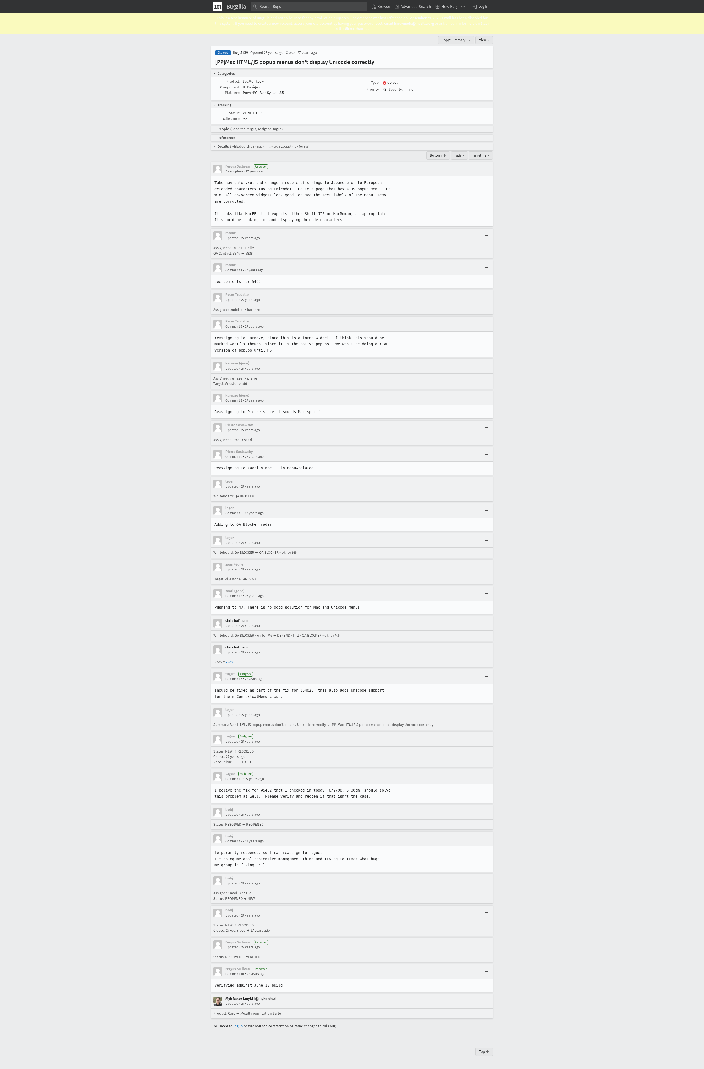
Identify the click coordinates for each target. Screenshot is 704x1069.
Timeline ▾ (480, 155)
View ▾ (484, 40)
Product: (233, 81)
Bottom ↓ (438, 155)
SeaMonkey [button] (253, 81)
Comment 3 (234, 400)
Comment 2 (234, 327)
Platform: (232, 93)
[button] (480, 6)
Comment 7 (234, 679)
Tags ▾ (459, 155)
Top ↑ (484, 1051)
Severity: (396, 89)
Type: (375, 82)
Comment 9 (234, 841)
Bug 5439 (240, 52)
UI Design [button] (252, 87)
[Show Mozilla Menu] (217, 6)
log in (238, 1026)
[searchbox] (309, 6)
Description (234, 171)
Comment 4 (234, 457)
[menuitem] (380, 6)
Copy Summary (453, 40)
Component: (230, 87)
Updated (232, 238)
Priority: (373, 89)
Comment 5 (234, 513)
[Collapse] (486, 169)
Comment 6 (234, 596)
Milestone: (231, 119)
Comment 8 (234, 779)
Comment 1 (234, 270)
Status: (234, 113)
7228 (229, 662)
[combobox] (309, 6)
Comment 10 (235, 974)
